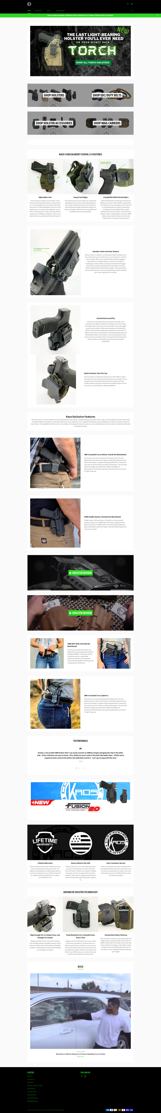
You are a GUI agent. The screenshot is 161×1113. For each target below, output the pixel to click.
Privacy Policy (32, 1092)
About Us (30, 1082)
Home (29, 11)
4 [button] (84, 768)
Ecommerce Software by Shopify (55, 1110)
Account (132, 11)
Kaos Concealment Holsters (39, 1110)
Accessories (60, 11)
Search (29, 1076)
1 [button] (76, 768)
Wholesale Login (32, 1101)
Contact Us (31, 1079)
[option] (80, 754)
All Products (31, 1089)
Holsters (38, 11)
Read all (80, 969)
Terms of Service (32, 1098)
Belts (49, 11)
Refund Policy (31, 1095)
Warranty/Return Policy (35, 1085)
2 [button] (79, 768)
